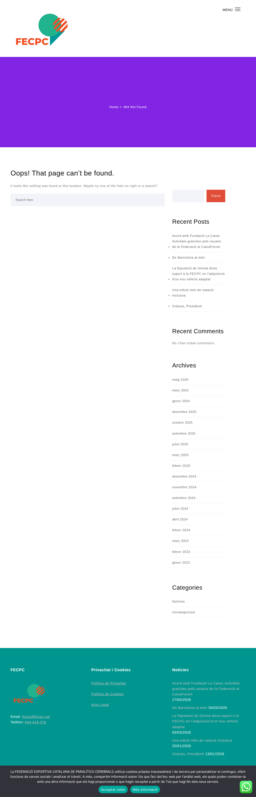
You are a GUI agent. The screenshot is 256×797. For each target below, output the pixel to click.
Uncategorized (183, 612)
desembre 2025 (184, 412)
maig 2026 (180, 379)
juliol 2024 (180, 508)
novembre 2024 (184, 487)
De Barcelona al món (188, 257)
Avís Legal (100, 705)
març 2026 (180, 390)
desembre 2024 (184, 476)
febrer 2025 (181, 466)
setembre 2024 (184, 498)
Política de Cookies (107, 694)
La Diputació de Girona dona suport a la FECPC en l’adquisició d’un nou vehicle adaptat (198, 273)
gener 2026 (181, 401)
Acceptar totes (113, 790)
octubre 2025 (182, 422)
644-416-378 (35, 722)
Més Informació (145, 790)
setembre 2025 (184, 433)
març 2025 (180, 455)
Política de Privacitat (108, 683)
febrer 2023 (181, 552)
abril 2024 (180, 519)
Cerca (215, 196)
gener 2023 (181, 562)
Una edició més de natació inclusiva (193, 292)
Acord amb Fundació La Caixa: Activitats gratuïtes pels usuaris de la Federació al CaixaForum (196, 241)
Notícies (178, 601)
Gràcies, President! (187, 306)
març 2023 (180, 541)
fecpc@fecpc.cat (36, 717)
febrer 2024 (181, 530)
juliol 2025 (180, 444)
